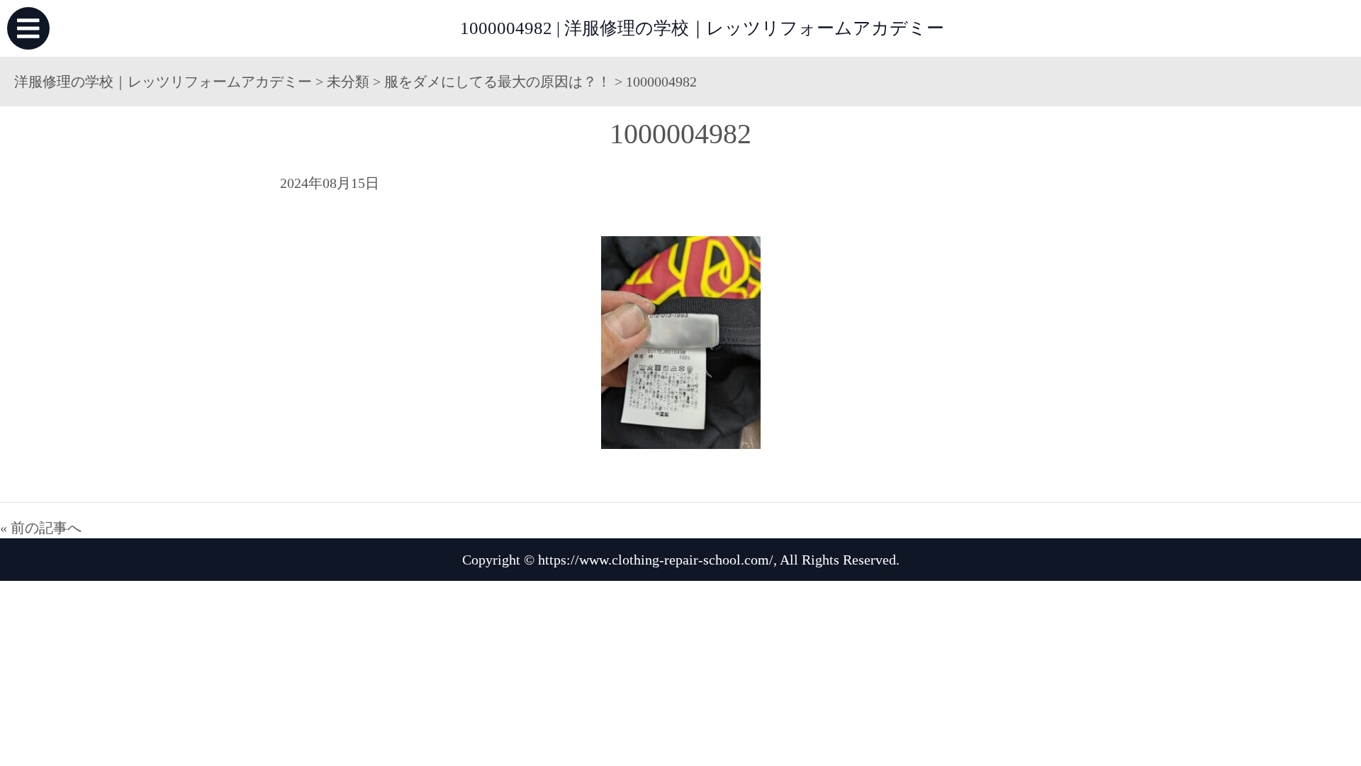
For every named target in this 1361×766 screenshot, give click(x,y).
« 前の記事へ (41, 527)
